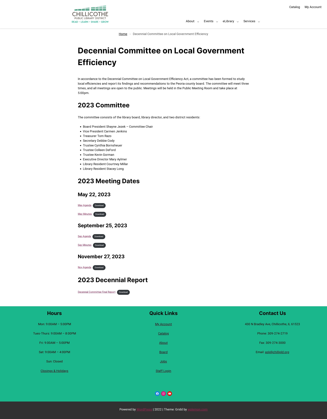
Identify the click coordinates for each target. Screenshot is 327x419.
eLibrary (228, 21)
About (190, 21)
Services (249, 21)
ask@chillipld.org (277, 352)
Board (163, 352)
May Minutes (85, 214)
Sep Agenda (84, 236)
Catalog (294, 7)
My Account (313, 7)
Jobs (163, 361)
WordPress (144, 409)
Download (99, 205)
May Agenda (84, 205)
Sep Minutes (84, 245)
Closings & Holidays (54, 371)
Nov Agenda (84, 267)
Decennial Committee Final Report (96, 292)
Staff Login (163, 371)
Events (208, 21)
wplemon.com (198, 409)
